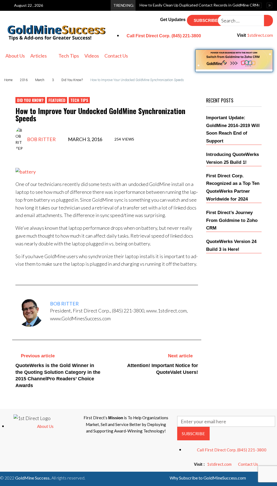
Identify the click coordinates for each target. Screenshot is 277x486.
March (39, 80)
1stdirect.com (260, 35)
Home (8, 80)
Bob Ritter (41, 139)
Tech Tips (79, 100)
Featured (56, 100)
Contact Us (248, 464)
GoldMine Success (32, 477)
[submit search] (268, 20)
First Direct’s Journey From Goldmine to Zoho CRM (232, 220)
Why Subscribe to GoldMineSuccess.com (208, 477)
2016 (24, 80)
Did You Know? (72, 80)
